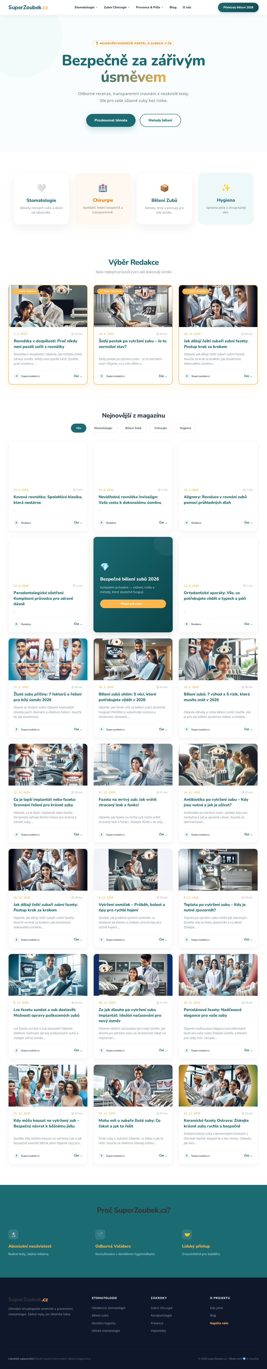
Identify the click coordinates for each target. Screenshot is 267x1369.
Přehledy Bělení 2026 (238, 7)
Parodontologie (161, 1315)
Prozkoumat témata (110, 120)
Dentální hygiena (104, 1323)
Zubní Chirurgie (117, 7)
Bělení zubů (100, 1315)
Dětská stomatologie (106, 1331)
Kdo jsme (216, 1308)
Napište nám (219, 1323)
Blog (173, 7)
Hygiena (185, 428)
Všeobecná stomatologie (109, 1308)
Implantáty (158, 1331)
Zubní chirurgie (162, 1308)
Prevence (157, 1323)
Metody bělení (160, 120)
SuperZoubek (28, 7)
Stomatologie (86, 7)
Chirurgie (160, 428)
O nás (187, 7)
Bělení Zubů (133, 428)
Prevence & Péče (149, 7)
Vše (78, 428)
